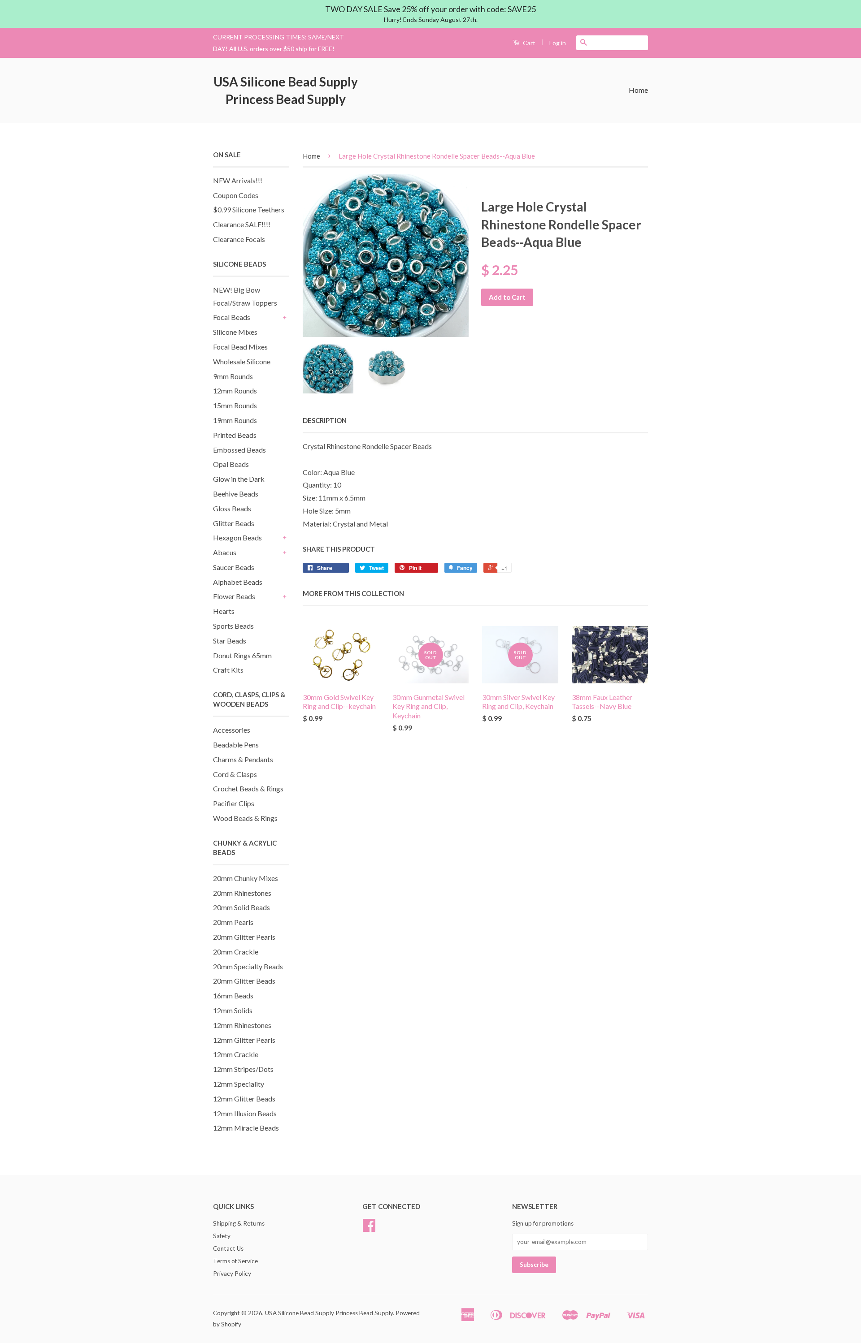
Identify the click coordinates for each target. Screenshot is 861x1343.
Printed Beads (235, 435)
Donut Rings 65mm (242, 655)
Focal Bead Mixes (240, 346)
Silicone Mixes (235, 332)
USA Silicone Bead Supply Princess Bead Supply (285, 90)
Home (638, 90)
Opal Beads (231, 464)
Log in (557, 43)
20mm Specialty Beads (248, 966)
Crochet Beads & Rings (248, 788)
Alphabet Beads (237, 582)
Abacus (224, 552)
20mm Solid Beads (241, 907)
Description (325, 420)
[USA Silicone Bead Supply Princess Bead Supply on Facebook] (369, 1228)
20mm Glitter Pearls (244, 937)
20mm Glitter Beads (244, 980)
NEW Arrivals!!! (237, 180)
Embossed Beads (239, 449)
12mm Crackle (235, 1054)
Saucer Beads (233, 567)
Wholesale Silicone (241, 361)
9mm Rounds (233, 376)
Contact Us (228, 1248)
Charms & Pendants (243, 759)
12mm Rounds (235, 390)
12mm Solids (232, 1010)
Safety (221, 1235)
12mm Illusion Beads (245, 1113)
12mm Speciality (238, 1084)
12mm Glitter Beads (244, 1098)
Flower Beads (234, 596)
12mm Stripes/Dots (243, 1069)
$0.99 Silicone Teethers (248, 209)
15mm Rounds (235, 405)
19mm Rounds (235, 420)
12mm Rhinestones (242, 1025)
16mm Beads (233, 995)
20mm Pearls (233, 922)
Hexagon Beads (237, 537)
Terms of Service (235, 1261)
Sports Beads (233, 626)
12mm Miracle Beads (246, 1127)
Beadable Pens (236, 744)
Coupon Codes (235, 195)
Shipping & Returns (239, 1223)
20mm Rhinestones (242, 893)
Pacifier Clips (233, 803)
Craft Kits (228, 669)
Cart (528, 43)
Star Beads (229, 640)
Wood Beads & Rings (245, 818)
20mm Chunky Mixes (245, 878)
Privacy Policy (232, 1273)
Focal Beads (231, 317)
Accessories (231, 729)
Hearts (224, 611)
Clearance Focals (239, 239)
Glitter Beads (233, 523)
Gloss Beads (232, 508)
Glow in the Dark (239, 479)
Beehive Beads (235, 493)
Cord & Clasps (235, 774)
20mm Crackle (235, 951)
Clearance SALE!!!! (241, 224)
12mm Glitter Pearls (244, 1040)
